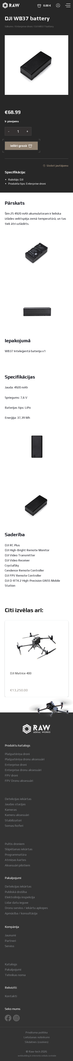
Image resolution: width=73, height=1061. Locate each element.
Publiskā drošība (16, 892)
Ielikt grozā (18, 145)
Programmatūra (15, 854)
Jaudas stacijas (15, 804)
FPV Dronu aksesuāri (19, 780)
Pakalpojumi (13, 969)
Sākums (9, 26)
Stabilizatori (13, 820)
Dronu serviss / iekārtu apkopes (26, 908)
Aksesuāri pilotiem (17, 865)
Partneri (10, 940)
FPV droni (11, 775)
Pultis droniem (14, 844)
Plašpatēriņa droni (17, 754)
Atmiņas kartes (15, 860)
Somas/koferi (14, 825)
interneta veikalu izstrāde (44, 1056)
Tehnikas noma (15, 975)
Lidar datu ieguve (16, 902)
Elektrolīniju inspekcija (20, 897)
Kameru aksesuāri (17, 815)
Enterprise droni (23, 26)
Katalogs (11, 964)
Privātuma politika (36, 1032)
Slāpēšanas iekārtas (18, 849)
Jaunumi (10, 935)
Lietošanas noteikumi (37, 1037)
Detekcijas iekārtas (18, 799)
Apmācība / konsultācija (21, 913)
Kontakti (11, 996)
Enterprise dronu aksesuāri (23, 770)
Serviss (9, 946)
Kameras (11, 809)
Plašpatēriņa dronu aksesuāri (24, 759)
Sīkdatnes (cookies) (36, 1042)
